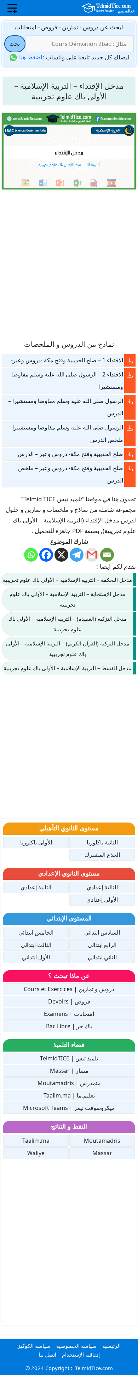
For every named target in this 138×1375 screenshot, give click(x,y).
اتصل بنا (47, 1354)
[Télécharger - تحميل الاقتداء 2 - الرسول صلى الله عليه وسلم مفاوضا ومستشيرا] (130, 374)
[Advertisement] (69, 264)
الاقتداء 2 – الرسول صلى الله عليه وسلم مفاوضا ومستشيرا (67, 380)
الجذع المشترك (102, 855)
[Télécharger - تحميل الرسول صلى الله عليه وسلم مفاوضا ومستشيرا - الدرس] (130, 401)
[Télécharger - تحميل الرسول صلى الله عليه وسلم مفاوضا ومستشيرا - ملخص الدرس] (130, 427)
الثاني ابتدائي (102, 957)
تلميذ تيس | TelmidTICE (69, 1058)
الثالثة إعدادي (102, 887)
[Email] (107, 555)
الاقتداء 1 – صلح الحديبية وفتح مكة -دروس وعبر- (67, 360)
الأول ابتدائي (36, 957)
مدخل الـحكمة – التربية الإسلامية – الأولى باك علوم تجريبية (67, 579)
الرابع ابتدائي (102, 945)
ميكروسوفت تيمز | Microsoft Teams (69, 1108)
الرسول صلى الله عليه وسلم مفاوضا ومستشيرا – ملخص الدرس (65, 433)
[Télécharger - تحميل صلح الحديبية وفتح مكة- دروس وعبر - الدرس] (130, 454)
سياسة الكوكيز (34, 1345)
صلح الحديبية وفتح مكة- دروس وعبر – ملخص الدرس (70, 474)
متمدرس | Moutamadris (69, 1083)
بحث (15, 43)
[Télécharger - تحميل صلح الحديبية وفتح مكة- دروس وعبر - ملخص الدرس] (130, 468)
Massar (102, 1153)
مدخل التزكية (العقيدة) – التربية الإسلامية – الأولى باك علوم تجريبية (67, 624)
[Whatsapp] (31, 555)
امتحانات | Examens (69, 1014)
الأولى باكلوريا (36, 842)
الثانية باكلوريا (102, 842)
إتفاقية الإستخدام (81, 1354)
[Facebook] (46, 555)
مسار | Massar (69, 1071)
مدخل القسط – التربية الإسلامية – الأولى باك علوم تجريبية (67, 668)
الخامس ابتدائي (35, 932)
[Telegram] (77, 555)
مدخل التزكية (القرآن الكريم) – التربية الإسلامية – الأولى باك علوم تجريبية (67, 648)
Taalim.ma (36, 1141)
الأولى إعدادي (102, 899)
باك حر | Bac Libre (69, 1026)
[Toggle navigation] (12, 8)
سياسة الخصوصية (76, 1345)
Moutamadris (102, 1141)
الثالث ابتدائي (36, 945)
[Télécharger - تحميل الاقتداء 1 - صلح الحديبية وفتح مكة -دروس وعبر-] (130, 360)
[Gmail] (92, 555)
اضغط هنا (30, 57)
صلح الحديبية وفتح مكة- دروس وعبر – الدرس (70, 454)
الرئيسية (111, 1345)
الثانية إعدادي (36, 887)
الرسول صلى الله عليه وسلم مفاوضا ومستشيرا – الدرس (65, 407)
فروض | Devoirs (69, 1001)
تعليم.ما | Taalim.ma (69, 1095)
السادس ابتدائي (102, 932)
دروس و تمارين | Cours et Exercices (69, 989)
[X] (61, 555)
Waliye (36, 1153)
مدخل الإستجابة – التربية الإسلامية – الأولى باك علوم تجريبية (67, 599)
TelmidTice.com (94, 1367)
